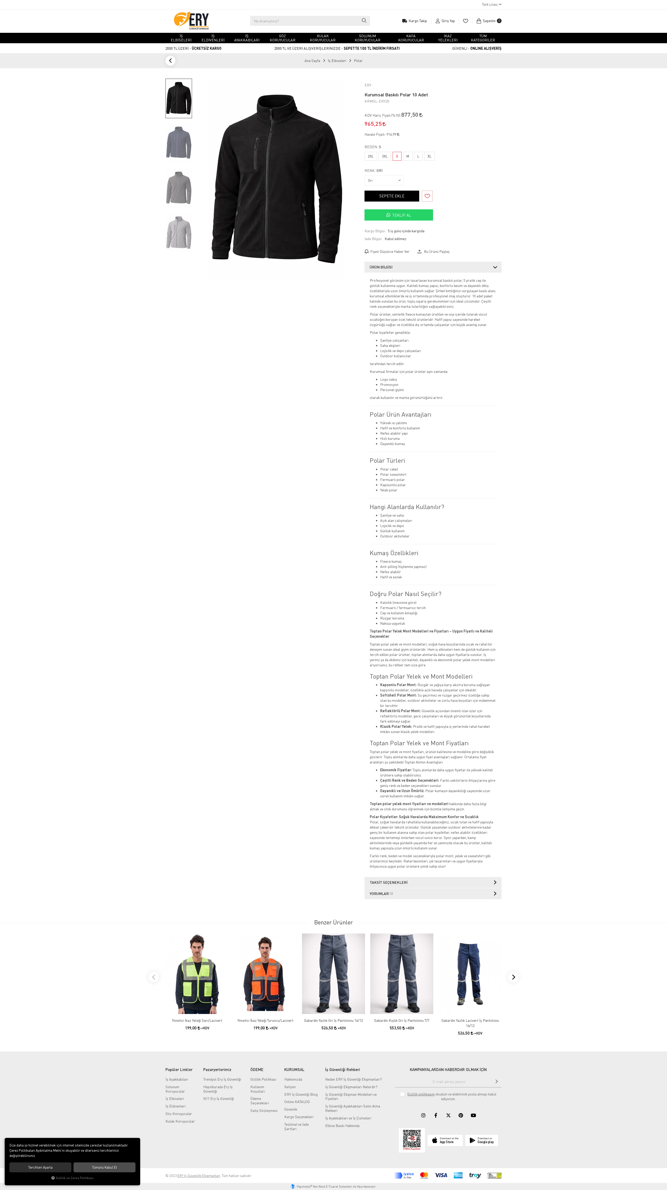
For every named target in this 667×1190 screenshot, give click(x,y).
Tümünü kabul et (104, 1167)
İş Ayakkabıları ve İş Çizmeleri (348, 1118)
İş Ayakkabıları (176, 1079)
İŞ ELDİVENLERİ (213, 38)
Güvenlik (290, 1109)
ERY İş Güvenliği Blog (301, 1094)
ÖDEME (256, 1069)
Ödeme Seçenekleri (259, 1100)
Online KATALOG (297, 1101)
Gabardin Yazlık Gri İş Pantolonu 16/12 (333, 1020)
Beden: (373, 147)
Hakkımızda (293, 1079)
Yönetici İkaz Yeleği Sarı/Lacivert (197, 1020)
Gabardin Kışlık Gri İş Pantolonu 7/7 (401, 1020)
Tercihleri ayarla (40, 1167)
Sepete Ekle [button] (391, 195)
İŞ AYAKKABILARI (247, 38)
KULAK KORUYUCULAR (323, 38)
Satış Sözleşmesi (263, 1110)
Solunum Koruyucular (175, 1089)
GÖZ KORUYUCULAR (282, 38)
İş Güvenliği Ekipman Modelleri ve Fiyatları (351, 1096)
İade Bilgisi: (373, 238)
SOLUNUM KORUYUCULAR (367, 38)
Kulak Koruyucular (180, 1121)
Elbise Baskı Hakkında (342, 1125)
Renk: (373, 170)
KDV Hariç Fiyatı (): (383, 115)
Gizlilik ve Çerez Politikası (75, 1178)
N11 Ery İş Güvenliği (218, 1098)
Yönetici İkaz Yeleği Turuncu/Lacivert (265, 1020)
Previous (154, 977)
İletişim (290, 1087)
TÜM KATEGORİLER (483, 38)
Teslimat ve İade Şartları (296, 1126)
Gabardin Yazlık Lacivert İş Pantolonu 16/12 (470, 1023)
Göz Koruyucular (178, 1113)
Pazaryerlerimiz (217, 1069)
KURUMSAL (294, 1069)
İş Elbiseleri (174, 1098)
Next (513, 977)
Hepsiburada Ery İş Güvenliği (218, 1089)
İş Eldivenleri (175, 1106)
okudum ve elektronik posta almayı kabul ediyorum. (451, 1096)
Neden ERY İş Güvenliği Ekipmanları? (353, 1079)
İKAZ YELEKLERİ (448, 38)
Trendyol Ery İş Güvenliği (222, 1079)
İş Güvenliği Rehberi (342, 1069)
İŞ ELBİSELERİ (181, 38)
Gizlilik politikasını (421, 1094)
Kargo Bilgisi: (375, 231)
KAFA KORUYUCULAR (411, 38)
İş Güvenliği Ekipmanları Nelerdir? (351, 1087)
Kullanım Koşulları (257, 1089)
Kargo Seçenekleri (298, 1116)
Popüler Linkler (179, 1069)
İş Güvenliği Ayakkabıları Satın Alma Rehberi (352, 1108)
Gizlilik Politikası (263, 1079)
